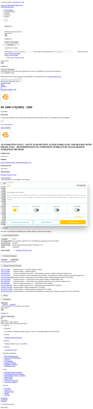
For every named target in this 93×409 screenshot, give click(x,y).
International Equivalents (9, 256)
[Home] (7, 7)
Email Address (25, 51)
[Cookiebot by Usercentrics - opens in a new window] (78, 185)
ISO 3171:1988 (5, 269)
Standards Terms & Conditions (13, 372)
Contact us (7, 359)
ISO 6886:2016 (5, 273)
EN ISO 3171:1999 (6, 289)
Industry (5, 295)
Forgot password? (15, 53)
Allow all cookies (73, 222)
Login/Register (10, 44)
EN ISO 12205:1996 (7, 277)
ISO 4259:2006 (5, 281)
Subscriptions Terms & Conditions (14, 374)
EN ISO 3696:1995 (6, 285)
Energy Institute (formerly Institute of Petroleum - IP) (16, 162)
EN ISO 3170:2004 (6, 287)
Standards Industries (10, 363)
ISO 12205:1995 (6, 279)
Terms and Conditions (10, 382)
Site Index (7, 395)
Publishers (4, 86)
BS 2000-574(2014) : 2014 (8, 175)
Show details (78, 217)
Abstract (5, 228)
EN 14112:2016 (5, 275)
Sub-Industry (6, 299)
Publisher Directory (10, 366)
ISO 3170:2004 (5, 271)
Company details (9, 391)
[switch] (36, 210)
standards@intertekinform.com (13, 337)
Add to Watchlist (5, 127)
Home (2, 84)
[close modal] (5, 35)
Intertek (6, 393)
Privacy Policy (8, 379)
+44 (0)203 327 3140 (18, 2)
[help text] (2, 121)
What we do (7, 390)
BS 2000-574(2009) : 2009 (8, 89)
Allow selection (46, 222)
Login (6, 55)
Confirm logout (14, 42)
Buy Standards (8, 10)
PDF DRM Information (11, 356)
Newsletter (7, 388)
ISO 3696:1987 (5, 283)
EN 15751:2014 (5, 261)
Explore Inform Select (54, 76)
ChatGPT (5, 304)
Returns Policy (8, 377)
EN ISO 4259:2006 (6, 291)
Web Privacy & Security (11, 380)
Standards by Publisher (11, 364)
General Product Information (10, 235)
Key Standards (8, 361)
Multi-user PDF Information (12, 358)
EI (1, 88)
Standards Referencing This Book (12, 265)
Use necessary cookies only (20, 222)
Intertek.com (19, 5)
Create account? (13, 55)
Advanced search (6, 83)
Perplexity (13, 304)
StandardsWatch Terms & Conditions (15, 375)
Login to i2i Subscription (8, 5)
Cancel (7, 42)
